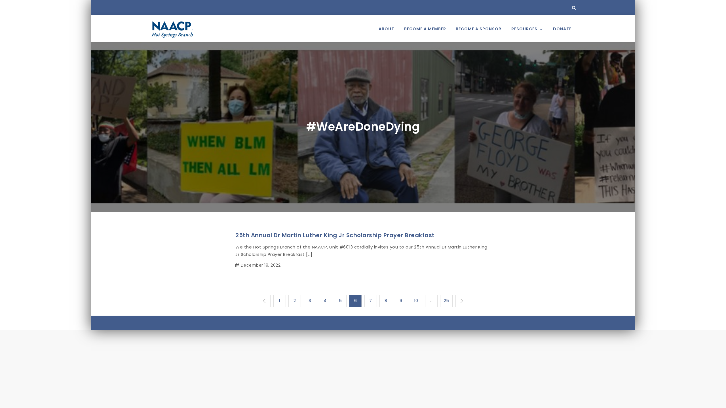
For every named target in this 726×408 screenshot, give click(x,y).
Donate (562, 29)
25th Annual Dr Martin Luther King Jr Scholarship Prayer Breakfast (335, 235)
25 (446, 300)
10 (416, 300)
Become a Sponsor (478, 29)
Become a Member (425, 29)
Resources (524, 29)
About (386, 29)
